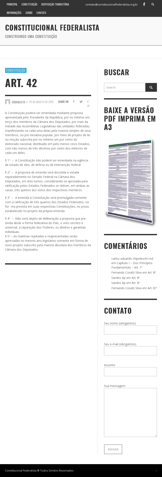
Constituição (16, 70)
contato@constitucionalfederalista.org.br (111, 4)
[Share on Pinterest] (88, 106)
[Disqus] (48, 325)
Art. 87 (152, 288)
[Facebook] (144, 4)
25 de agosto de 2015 (41, 102)
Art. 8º (152, 272)
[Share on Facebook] (73, 101)
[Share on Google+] (88, 101)
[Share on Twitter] (81, 101)
